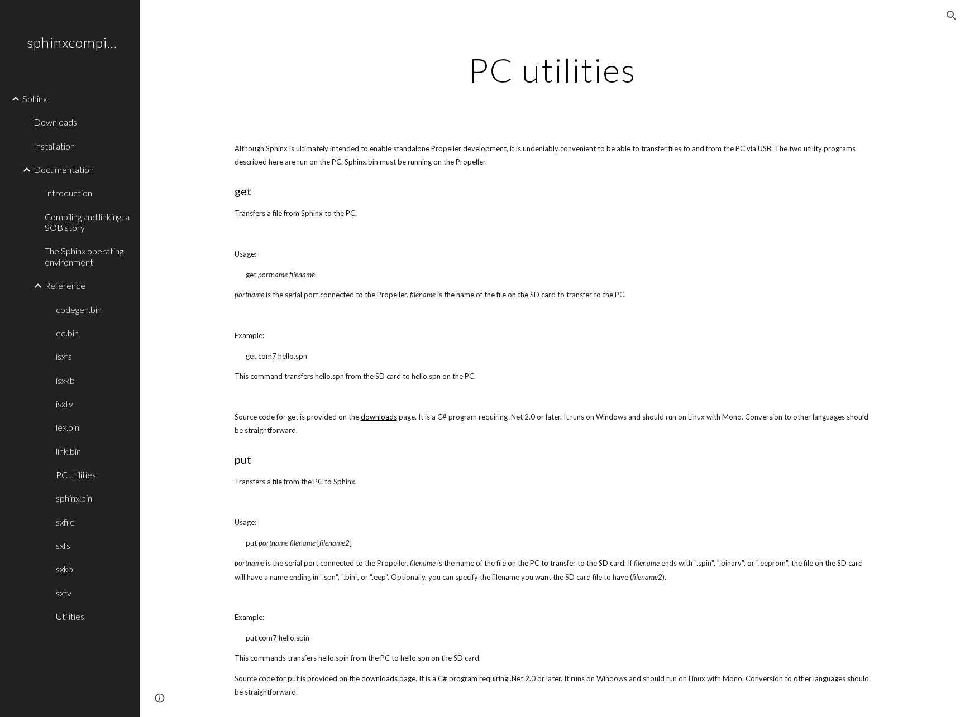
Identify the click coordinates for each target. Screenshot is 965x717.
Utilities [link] (70, 616)
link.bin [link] (68, 451)
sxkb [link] (64, 569)
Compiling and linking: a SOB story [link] (87, 222)
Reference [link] (65, 285)
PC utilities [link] (76, 474)
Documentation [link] (64, 169)
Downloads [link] (55, 122)
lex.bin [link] (67, 427)
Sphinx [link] (34, 98)
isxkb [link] (65, 380)
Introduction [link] (68, 192)
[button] (951, 15)
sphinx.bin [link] (74, 498)
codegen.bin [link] (79, 309)
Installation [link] (54, 146)
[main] (552, 70)
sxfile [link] (65, 522)
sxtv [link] (63, 593)
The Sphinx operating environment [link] (84, 256)
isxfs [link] (64, 356)
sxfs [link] (63, 545)
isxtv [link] (64, 403)
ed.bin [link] (67, 333)
